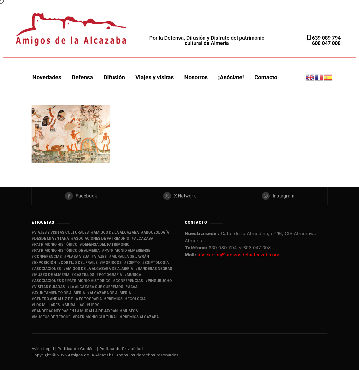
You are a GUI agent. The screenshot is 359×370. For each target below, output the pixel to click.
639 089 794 (326, 38)
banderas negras (155, 269)
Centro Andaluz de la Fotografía (68, 299)
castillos (84, 275)
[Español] (328, 77)
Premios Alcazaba (140, 317)
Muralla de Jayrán (130, 256)
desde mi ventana (51, 238)
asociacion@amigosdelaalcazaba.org (238, 254)
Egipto (133, 262)
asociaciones (47, 269)
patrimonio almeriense (127, 250)
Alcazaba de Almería (110, 293)
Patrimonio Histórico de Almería (67, 250)
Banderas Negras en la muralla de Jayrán (76, 311)
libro (94, 305)
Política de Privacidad (121, 348)
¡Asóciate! (231, 77)
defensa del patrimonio (106, 244)
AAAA (132, 287)
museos (130, 311)
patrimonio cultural (96, 317)
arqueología (156, 232)
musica (134, 275)
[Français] (319, 77)
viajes (100, 256)
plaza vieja (77, 256)
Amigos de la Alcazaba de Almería (99, 269)
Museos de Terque (52, 317)
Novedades (46, 77)
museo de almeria (51, 275)
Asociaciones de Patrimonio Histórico (72, 281)
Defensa (82, 77)
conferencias (48, 256)
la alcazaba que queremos (96, 287)
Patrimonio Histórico (56, 244)
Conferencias (129, 281)
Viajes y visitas (154, 77)
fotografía (110, 275)
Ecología (136, 299)
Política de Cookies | (78, 348)
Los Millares (47, 305)
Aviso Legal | (44, 348)
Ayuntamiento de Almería (59, 293)
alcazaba (143, 238)
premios (114, 299)
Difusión (114, 77)
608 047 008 (326, 43)
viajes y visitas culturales (61, 232)
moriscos (112, 262)
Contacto (265, 77)
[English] (310, 77)
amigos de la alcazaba (116, 232)
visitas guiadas (49, 287)
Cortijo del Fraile (79, 262)
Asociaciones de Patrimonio (101, 238)
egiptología (157, 262)
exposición (45, 262)
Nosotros (196, 77)
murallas (74, 305)
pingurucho (160, 281)
